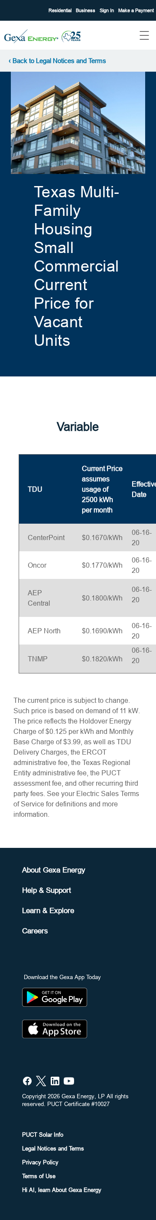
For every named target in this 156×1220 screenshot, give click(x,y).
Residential (61, 10)
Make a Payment (136, 10)
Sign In (107, 10)
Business (86, 10)
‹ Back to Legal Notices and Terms (57, 60)
